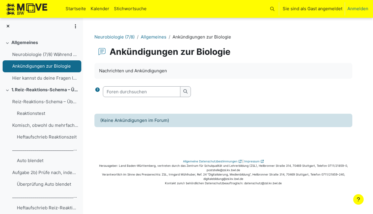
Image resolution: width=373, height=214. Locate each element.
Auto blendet (30, 160)
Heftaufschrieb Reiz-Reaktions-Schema (47, 208)
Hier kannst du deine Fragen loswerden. (45, 78)
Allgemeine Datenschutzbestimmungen (210, 161)
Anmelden (357, 8)
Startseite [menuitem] (76, 8)
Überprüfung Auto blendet (44, 184)
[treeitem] (41, 60)
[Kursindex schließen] (8, 26)
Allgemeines (24, 42)
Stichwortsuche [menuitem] (130, 8)
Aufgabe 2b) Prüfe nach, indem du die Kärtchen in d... (45, 172)
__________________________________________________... (45, 149)
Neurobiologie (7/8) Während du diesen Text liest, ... (45, 54)
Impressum (252, 161)
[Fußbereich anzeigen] (358, 199)
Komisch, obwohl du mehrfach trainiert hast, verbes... (45, 125)
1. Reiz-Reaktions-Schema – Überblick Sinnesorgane (45, 89)
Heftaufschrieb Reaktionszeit (47, 137)
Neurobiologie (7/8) (114, 37)
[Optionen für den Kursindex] (75, 26)
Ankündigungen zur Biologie (41, 66)
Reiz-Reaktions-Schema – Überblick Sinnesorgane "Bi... (45, 101)
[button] (272, 9)
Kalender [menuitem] (100, 8)
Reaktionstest (31, 113)
